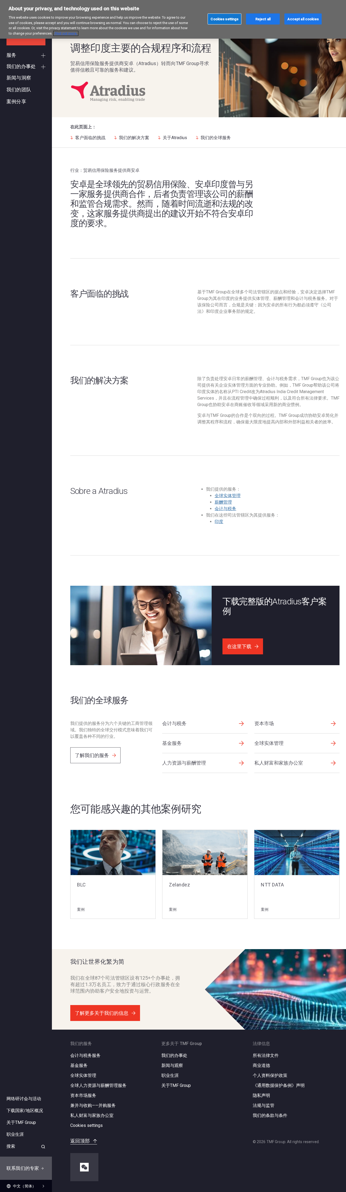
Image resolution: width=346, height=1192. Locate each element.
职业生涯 (170, 1075)
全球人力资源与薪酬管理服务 (98, 1085)
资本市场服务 (83, 1095)
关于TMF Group (176, 1085)
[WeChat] (84, 1167)
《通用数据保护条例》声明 (279, 1085)
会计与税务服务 (85, 1055)
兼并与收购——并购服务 (93, 1105)
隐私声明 (261, 1095)
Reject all (263, 19)
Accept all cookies (302, 19)
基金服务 (79, 1065)
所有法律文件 (266, 1055)
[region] (173, 19)
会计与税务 (225, 508)
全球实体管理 (228, 495)
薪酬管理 (223, 502)
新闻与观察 (172, 1065)
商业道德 (261, 1065)
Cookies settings (86, 1125)
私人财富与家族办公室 (92, 1115)
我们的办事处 (174, 1055)
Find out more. (66, 33)
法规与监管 (263, 1105)
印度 (219, 521)
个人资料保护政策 (270, 1075)
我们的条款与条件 (270, 1115)
